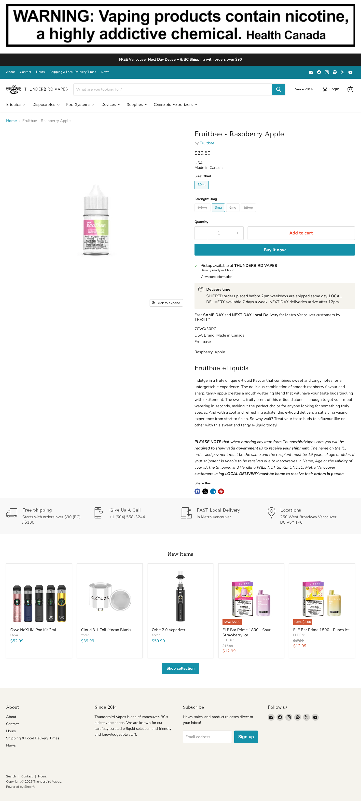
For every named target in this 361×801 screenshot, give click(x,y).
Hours (40, 72)
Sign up (246, 737)
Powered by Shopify (20, 787)
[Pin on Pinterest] (221, 491)
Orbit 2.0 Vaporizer (168, 630)
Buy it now (275, 250)
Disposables (44, 104)
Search (11, 776)
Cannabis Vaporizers (174, 104)
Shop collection (180, 668)
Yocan (85, 635)
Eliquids (14, 104)
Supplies (135, 104)
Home (11, 121)
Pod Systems (79, 104)
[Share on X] (205, 491)
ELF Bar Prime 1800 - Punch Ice (321, 630)
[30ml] (202, 190)
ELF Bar (228, 640)
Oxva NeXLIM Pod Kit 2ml (33, 630)
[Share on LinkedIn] (213, 491)
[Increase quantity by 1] (237, 233)
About (10, 72)
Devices (109, 104)
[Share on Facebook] (197, 491)
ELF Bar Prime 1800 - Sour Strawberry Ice (246, 632)
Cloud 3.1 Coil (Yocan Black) (106, 630)
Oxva (14, 635)
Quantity (201, 222)
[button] (331, 89)
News (105, 72)
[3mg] (219, 213)
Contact (25, 72)
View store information (216, 277)
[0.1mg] (203, 213)
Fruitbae (207, 143)
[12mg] (249, 213)
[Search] (278, 89)
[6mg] (233, 213)
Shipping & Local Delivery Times (73, 72)
